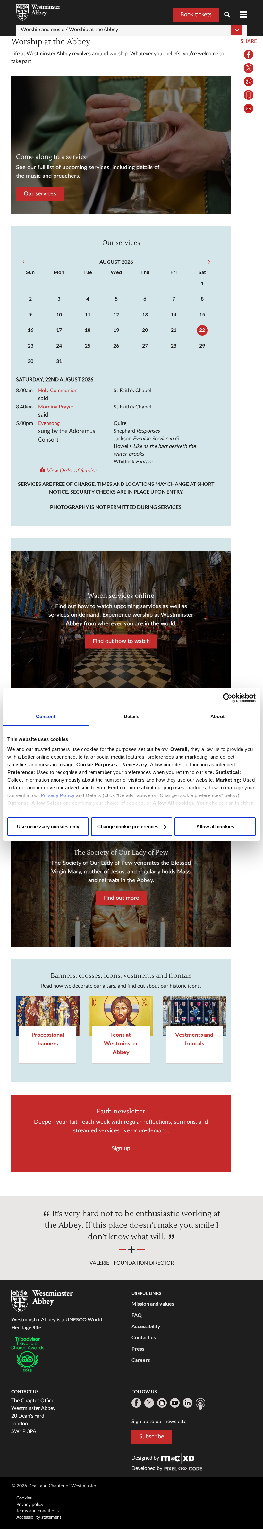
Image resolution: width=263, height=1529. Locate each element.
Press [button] (138, 1348)
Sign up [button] (121, 1149)
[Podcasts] (200, 1404)
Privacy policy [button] (29, 1504)
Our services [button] (40, 194)
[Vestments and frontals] (194, 1016)
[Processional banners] (48, 1016)
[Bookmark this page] (248, 95)
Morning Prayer (55, 406)
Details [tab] (132, 716)
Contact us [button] (144, 1337)
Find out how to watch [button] (120, 641)
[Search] (229, 15)
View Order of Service (72, 470)
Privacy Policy (58, 795)
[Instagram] (162, 1403)
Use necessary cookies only (48, 826)
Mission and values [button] (153, 1304)
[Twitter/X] (149, 1403)
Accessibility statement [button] (38, 1517)
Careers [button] (141, 1360)
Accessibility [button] (146, 1326)
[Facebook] (136, 1403)
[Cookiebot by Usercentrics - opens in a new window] (227, 698)
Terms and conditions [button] (37, 1511)
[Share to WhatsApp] (248, 81)
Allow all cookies (215, 826)
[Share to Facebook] (248, 54)
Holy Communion (58, 390)
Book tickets (196, 15)
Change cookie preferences (127, 826)
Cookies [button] (24, 1498)
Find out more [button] (121, 898)
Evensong (49, 423)
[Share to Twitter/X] (248, 68)
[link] (177, 1458)
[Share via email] (248, 108)
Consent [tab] (45, 716)
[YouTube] (175, 1403)
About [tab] (217, 716)
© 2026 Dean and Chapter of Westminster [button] (54, 1486)
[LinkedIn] (187, 1403)
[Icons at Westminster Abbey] (121, 1016)
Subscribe (151, 1436)
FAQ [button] (137, 1315)
